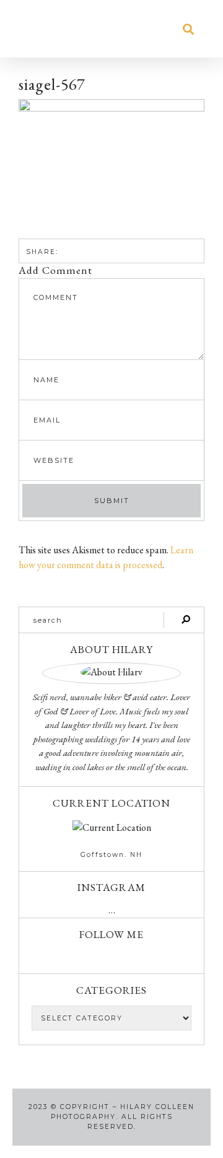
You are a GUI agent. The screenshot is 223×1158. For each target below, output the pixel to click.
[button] (33, 29)
